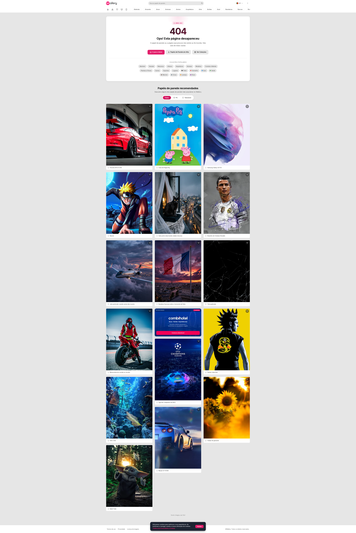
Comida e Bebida (210, 66)
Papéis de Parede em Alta (179, 52)
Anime (178, 9)
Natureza (161, 66)
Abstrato (137, 9)
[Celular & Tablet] (126, 9)
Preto (185, 70)
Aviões (209, 9)
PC (177, 97)
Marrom (165, 75)
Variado (151, 66)
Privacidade (121, 529)
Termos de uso (111, 529)
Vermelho (195, 70)
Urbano (169, 66)
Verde (213, 70)
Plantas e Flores (146, 70)
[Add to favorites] (150, 106)
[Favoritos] (117, 9)
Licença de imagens (133, 529)
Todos (167, 97)
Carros (157, 70)
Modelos (198, 66)
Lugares (175, 70)
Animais (168, 9)
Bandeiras (228, 9)
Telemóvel (188, 97)
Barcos (240, 9)
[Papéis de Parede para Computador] (121, 9)
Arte (200, 9)
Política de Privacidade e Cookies (164, 528)
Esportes (166, 70)
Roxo (193, 75)
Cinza (174, 75)
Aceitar (199, 526)
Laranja (184, 75)
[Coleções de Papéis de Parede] (112, 9)
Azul (218, 9)
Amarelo (148, 9)
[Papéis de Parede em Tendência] (108, 9)
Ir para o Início (157, 52)
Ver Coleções (201, 52)
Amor (158, 9)
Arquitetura (189, 9)
